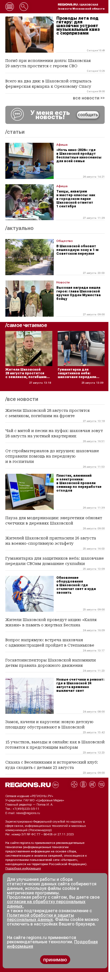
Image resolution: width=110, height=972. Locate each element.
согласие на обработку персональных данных (46, 904)
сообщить (88, 114)
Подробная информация (23, 868)
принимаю (55, 959)
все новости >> (89, 98)
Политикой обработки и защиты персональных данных (40, 917)
